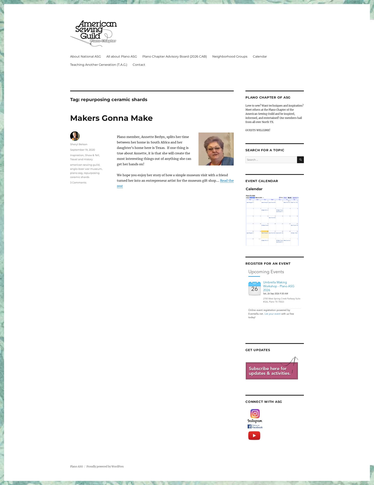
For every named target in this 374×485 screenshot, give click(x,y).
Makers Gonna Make (111, 118)
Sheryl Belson (78, 144)
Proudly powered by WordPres (105, 466)
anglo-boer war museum (86, 168)
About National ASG (85, 56)
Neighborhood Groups (229, 56)
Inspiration (77, 155)
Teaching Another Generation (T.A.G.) (98, 65)
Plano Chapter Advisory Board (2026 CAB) (174, 56)
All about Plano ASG (121, 56)
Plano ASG (76, 466)
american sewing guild (85, 164)
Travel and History (81, 159)
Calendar (260, 56)
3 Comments (78, 182)
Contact (139, 65)
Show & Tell (92, 155)
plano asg (76, 172)
